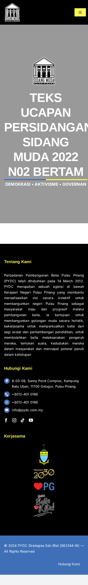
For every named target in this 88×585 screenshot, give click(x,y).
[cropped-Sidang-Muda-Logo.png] (12, 4)
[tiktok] (22, 420)
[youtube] (31, 420)
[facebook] (6, 420)
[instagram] (14, 420)
